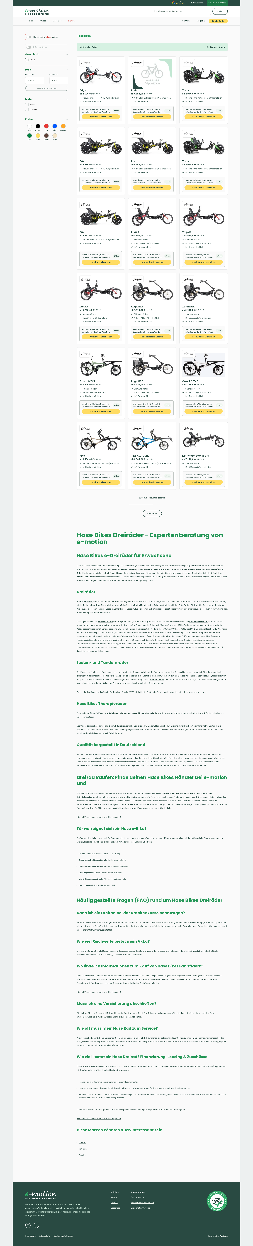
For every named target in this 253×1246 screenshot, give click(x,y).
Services (186, 20)
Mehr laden (152, 513)
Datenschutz (44, 1236)
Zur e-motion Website (218, 1236)
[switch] (28, 37)
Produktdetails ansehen (101, 116)
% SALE (71, 20)
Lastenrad (57, 20)
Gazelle (82, 1155)
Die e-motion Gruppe (140, 1207)
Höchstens (53, 75)
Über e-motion (137, 1197)
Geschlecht (32, 54)
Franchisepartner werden (142, 1202)
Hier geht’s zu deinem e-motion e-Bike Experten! (99, 817)
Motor (29, 99)
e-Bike (30, 20)
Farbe (29, 119)
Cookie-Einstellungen (63, 1236)
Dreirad (43, 20)
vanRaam (83, 1148)
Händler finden (218, 21)
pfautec (82, 1142)
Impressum (30, 1236)
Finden (220, 11)
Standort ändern (217, 47)
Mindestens (30, 75)
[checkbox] (26, 59)
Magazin (201, 20)
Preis (28, 69)
